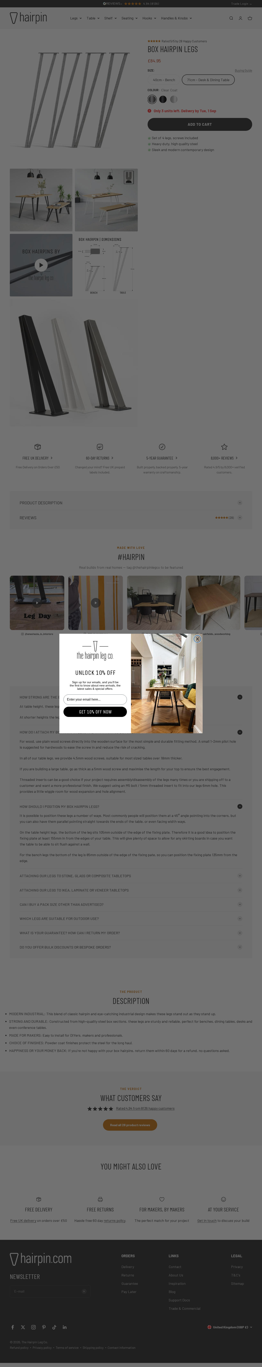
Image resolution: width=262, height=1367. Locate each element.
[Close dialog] (197, 639)
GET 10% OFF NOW (95, 712)
